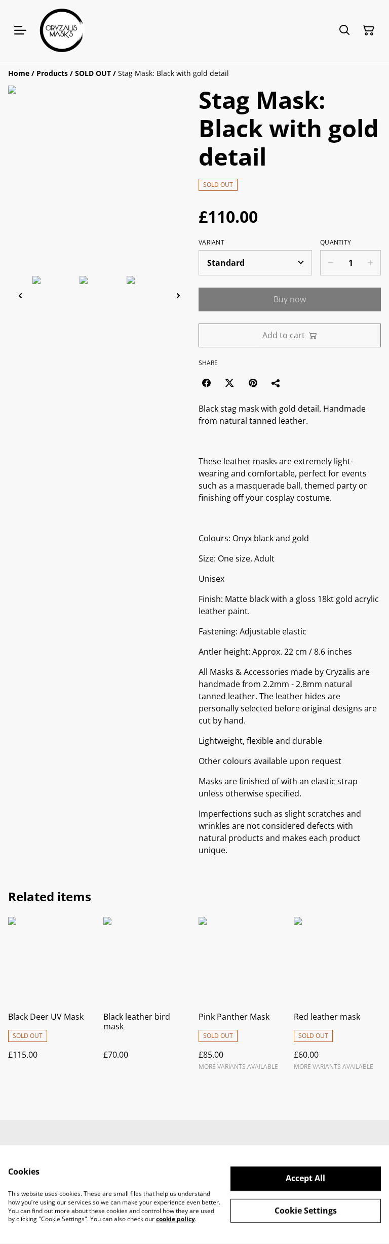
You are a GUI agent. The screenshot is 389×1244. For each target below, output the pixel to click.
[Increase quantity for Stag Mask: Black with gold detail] (370, 262)
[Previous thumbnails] (20, 295)
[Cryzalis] (61, 30)
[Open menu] (20, 30)
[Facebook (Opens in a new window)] (206, 382)
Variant (211, 242)
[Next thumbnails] (178, 295)
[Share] (276, 382)
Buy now (290, 299)
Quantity (335, 242)
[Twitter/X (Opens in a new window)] (229, 382)
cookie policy (175, 1219)
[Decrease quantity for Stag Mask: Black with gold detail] (330, 262)
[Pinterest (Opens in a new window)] (252, 382)
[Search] (344, 30)
